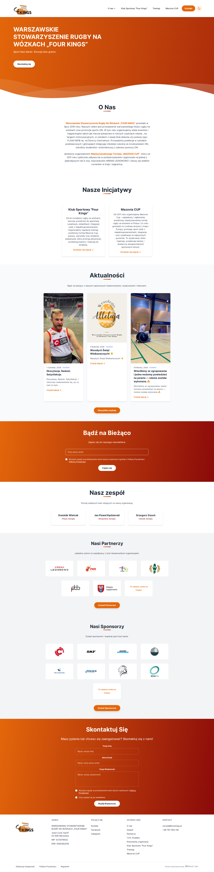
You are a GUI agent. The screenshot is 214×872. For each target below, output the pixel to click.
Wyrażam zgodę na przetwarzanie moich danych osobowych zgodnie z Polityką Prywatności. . (107, 460)
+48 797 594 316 (170, 830)
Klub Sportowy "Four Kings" (134, 8)
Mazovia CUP (172, 8)
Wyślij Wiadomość (107, 803)
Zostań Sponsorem (107, 708)
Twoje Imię (107, 746)
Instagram (95, 834)
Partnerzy (131, 834)
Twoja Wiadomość (107, 769)
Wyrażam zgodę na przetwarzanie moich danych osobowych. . (107, 791)
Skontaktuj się (24, 64)
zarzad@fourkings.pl (172, 826)
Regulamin (65, 866)
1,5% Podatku (133, 838)
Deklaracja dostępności (25, 866)
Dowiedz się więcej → (83, 250)
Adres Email (107, 758)
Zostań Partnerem (107, 605)
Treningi (156, 8)
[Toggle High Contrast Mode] (199, 8)
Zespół (130, 830)
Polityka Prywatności (47, 866)
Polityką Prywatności (77, 462)
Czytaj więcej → (54, 390)
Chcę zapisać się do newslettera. (92, 797)
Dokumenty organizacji (137, 841)
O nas (129, 826)
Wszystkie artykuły (107, 410)
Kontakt (188, 8)
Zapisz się (107, 468)
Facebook (95, 830)
